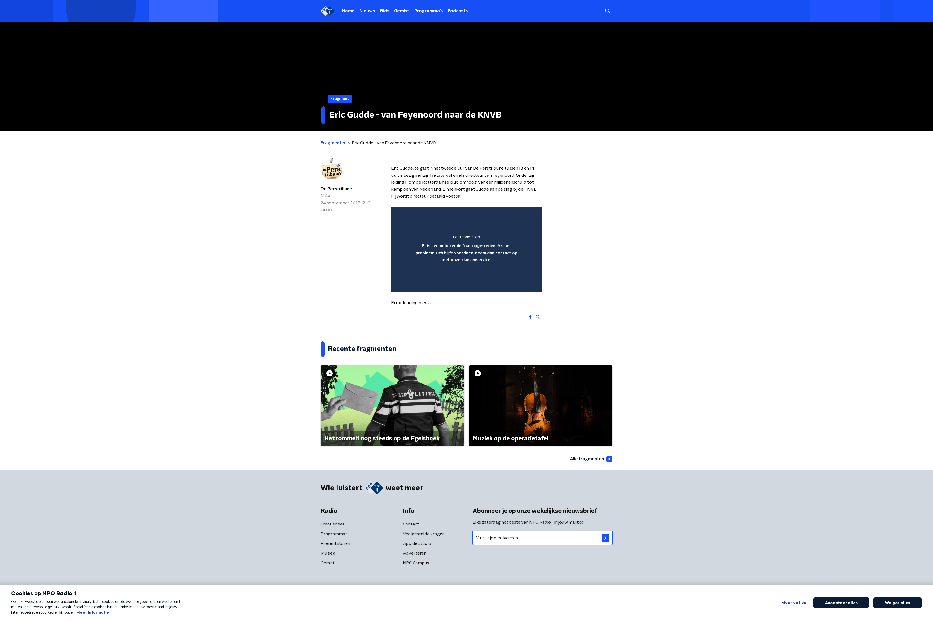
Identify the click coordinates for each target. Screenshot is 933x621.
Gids (384, 11)
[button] (607, 11)
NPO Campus (416, 563)
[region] (466, 249)
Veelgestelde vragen (424, 534)
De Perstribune (336, 189)
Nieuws (367, 11)
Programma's (428, 11)
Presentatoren (335, 544)
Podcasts (458, 11)
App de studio (417, 544)
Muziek (328, 553)
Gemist (401, 11)
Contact (411, 524)
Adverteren (414, 553)
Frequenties (333, 524)
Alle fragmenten (587, 459)
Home (348, 11)
